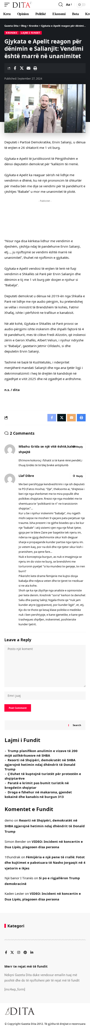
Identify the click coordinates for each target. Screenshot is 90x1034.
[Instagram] (19, 953)
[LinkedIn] (32, 953)
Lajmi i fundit (30, 32)
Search (77, 725)
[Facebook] (6, 953)
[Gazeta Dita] (22, 4)
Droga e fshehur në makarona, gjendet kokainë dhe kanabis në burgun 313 (38, 794)
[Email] (28, 68)
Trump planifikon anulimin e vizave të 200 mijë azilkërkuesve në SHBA (41, 753)
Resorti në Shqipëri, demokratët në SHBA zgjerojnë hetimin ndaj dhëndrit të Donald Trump (40, 764)
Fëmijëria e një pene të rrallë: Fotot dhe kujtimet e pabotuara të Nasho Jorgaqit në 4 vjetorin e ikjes (45, 862)
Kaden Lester (14, 893)
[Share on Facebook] (15, 68)
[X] (12, 953)
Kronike (11, 32)
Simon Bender (15, 841)
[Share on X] (22, 68)
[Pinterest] (25, 953)
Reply (79, 446)
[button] (8, 4)
